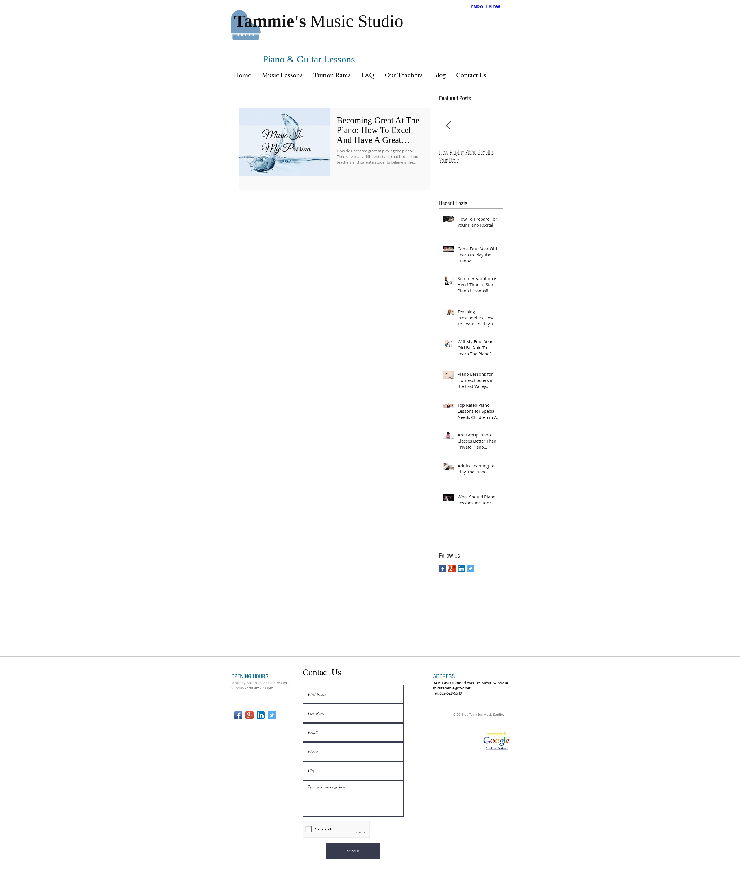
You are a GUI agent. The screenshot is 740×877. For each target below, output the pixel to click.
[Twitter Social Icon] (470, 568)
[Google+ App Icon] (249, 715)
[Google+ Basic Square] (452, 568)
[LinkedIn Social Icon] (461, 568)
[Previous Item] (448, 125)
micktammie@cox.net (452, 688)
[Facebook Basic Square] (442, 568)
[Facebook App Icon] (238, 715)
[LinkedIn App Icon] (261, 715)
